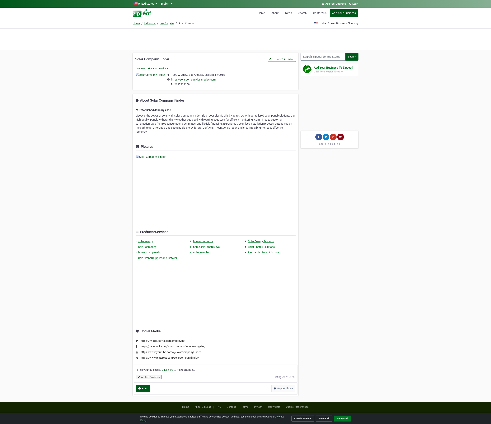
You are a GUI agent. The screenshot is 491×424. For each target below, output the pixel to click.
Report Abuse (285, 388)
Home (261, 13)
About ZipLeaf (203, 406)
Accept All (342, 418)
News (288, 13)
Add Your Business (344, 13)
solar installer (201, 252)
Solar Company (147, 246)
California (150, 23)
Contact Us (319, 13)
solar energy (145, 241)
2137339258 (182, 84)
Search (302, 13)
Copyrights (274, 406)
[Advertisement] (245, 38)
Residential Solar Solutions (263, 252)
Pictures (152, 68)
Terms (245, 406)
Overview (141, 68)
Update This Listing (283, 59)
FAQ (219, 406)
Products (164, 68)
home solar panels (149, 252)
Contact (231, 406)
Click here (167, 369)
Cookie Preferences (297, 406)
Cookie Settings (302, 418)
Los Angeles (167, 23)
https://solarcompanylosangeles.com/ (194, 79)
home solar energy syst (207, 246)
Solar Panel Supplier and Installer (157, 258)
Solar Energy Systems (261, 241)
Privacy (258, 406)
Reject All (324, 418)
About (275, 13)
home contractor (203, 241)
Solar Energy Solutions (261, 246)
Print (144, 388)
